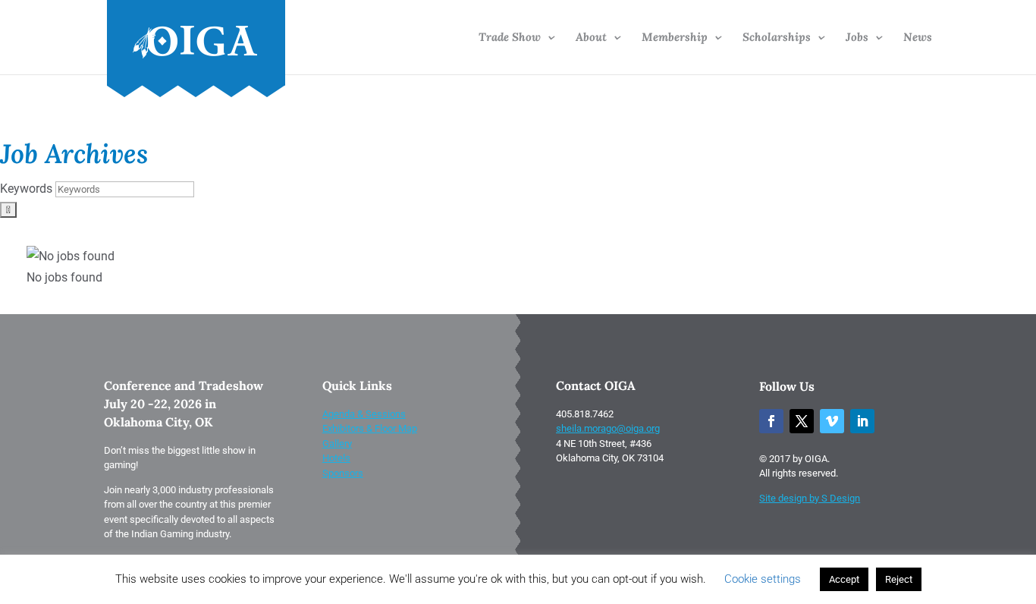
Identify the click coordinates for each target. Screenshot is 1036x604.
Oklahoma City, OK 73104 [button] (610, 458)
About (591, 38)
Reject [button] (898, 579)
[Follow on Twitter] (802, 421)
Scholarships (776, 38)
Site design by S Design (809, 498)
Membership (675, 38)
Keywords (26, 188)
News (917, 38)
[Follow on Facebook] (771, 421)
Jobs (857, 38)
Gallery (337, 443)
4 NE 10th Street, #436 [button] (603, 443)
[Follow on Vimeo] (832, 421)
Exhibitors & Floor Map (369, 428)
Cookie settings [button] (762, 579)
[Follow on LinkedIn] (862, 421)
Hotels (336, 458)
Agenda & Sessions (364, 414)
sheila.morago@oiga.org (608, 428)
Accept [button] (844, 579)
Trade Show (510, 38)
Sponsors (342, 473)
